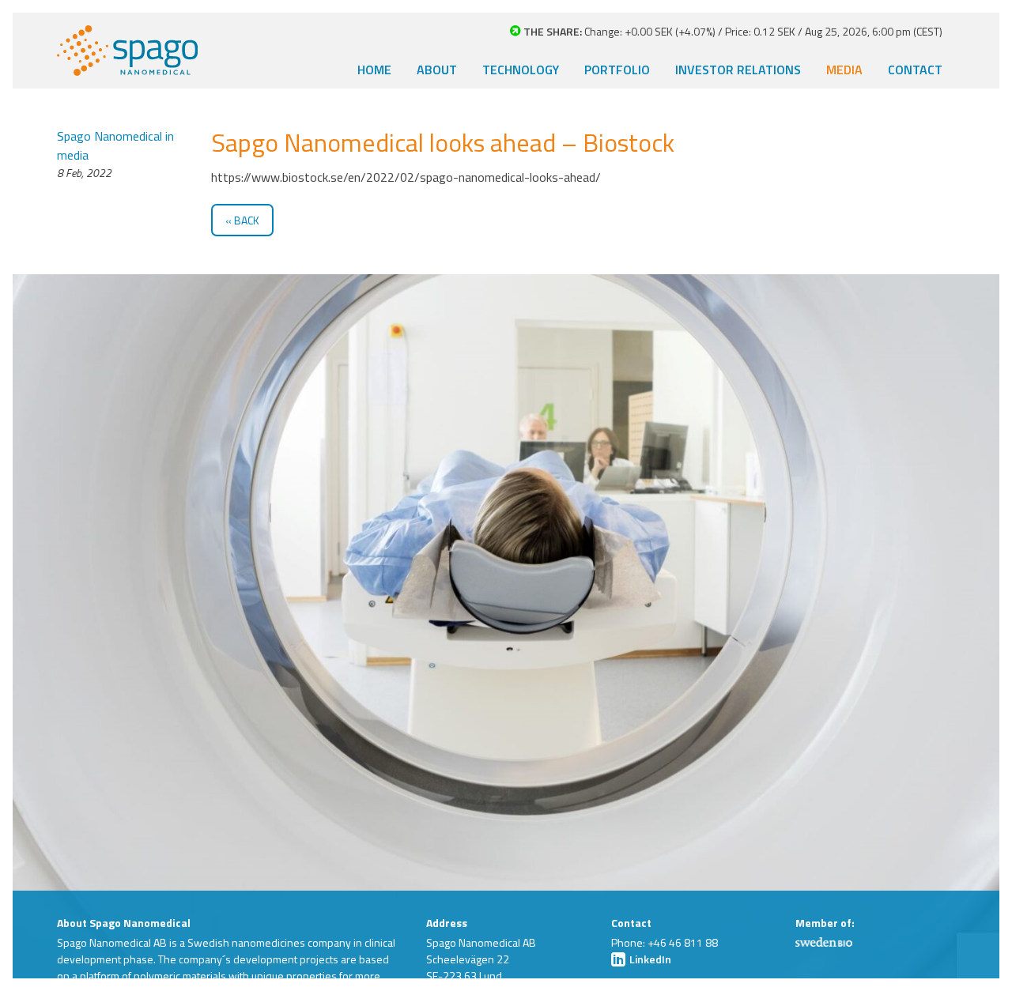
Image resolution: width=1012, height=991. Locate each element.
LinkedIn (649, 959)
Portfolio (617, 69)
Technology (520, 69)
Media (844, 69)
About (437, 69)
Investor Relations (738, 69)
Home (374, 69)
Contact (915, 69)
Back (246, 220)
